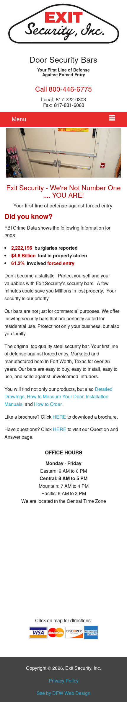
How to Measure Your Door (55, 396)
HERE (59, 416)
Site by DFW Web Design (63, 693)
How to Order (47, 404)
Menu (19, 119)
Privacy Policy (64, 680)
